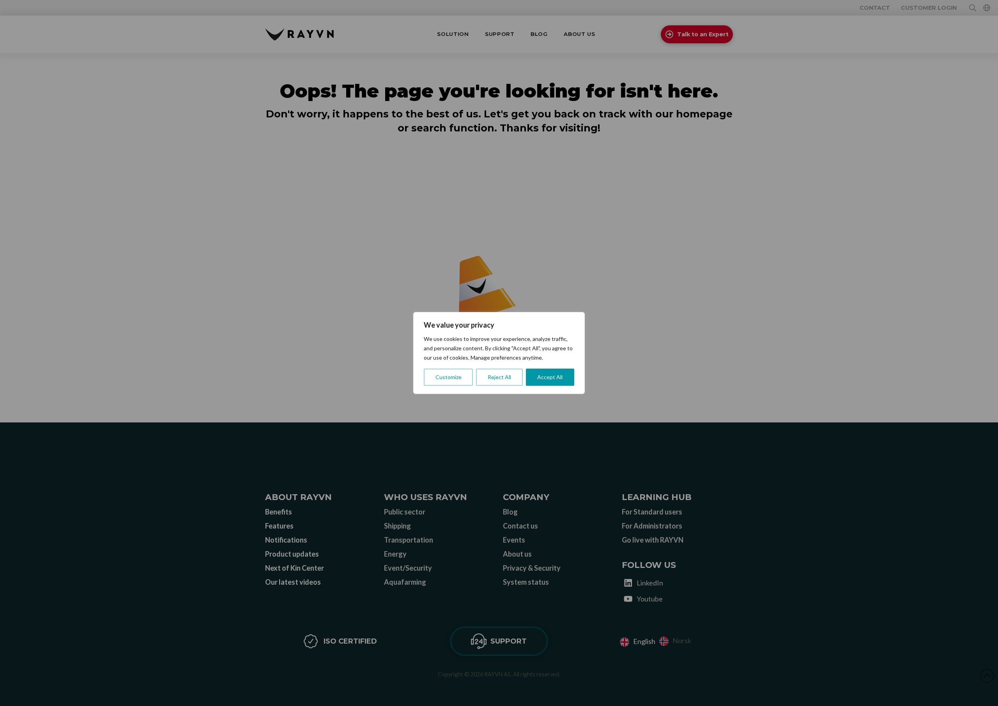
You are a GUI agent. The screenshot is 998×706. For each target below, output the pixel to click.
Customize (448, 377)
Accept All (550, 377)
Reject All (499, 377)
